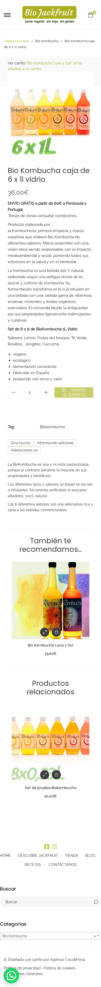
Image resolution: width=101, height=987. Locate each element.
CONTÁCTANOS (63, 865)
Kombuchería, (24, 230)
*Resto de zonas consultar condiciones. (42, 215)
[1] (90, 15)
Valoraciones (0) (24, 450)
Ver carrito (16, 63)
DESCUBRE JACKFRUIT (38, 856)
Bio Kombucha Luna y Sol (50, 645)
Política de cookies (59, 968)
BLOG (90, 856)
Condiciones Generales (23, 974)
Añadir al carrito (74, 392)
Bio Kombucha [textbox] (49, 936)
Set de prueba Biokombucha (50, 787)
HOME (5, 856)
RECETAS (33, 865)
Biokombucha (52, 427)
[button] (11, 975)
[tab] (20, 443)
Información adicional (55, 443)
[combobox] (50, 935)
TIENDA (71, 856)
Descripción (21, 443)
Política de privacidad (22, 968)
